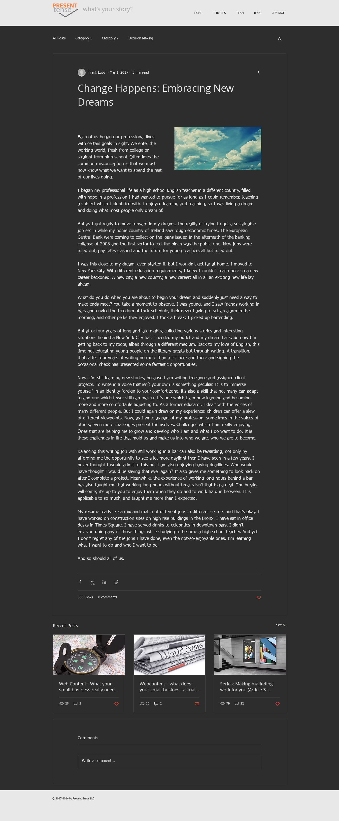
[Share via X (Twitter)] (92, 582)
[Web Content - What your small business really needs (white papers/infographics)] (89, 655)
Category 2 (110, 38)
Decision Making (141, 38)
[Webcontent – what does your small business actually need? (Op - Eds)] (169, 655)
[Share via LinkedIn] (104, 582)
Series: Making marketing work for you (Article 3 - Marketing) (246, 687)
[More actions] (258, 73)
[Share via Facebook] (80, 582)
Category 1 (83, 38)
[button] (279, 39)
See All (281, 625)
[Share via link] (116, 582)
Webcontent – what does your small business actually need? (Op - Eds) (169, 687)
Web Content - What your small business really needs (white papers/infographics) (88, 687)
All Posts (59, 38)
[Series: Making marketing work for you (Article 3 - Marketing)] (250, 655)
